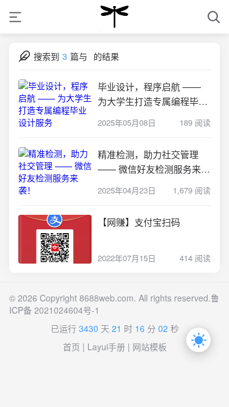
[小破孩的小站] (114, 17)
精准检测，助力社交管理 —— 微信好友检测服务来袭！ (149, 162)
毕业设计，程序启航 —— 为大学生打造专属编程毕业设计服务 (153, 94)
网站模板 (150, 346)
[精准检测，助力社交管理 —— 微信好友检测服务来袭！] (55, 171)
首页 (71, 346)
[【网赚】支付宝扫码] (55, 239)
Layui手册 (106, 346)
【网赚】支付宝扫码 (139, 221)
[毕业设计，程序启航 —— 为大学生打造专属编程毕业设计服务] (55, 103)
